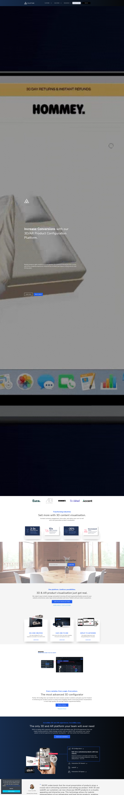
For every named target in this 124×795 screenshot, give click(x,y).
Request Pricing (62, 708)
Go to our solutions (62, 737)
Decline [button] (11, 788)
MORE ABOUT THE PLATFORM (62, 605)
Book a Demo (62, 705)
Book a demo (38, 294)
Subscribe (71, 564)
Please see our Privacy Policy (13, 785)
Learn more (28, 294)
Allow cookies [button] (11, 791)
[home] (29, 3)
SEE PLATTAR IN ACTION (62, 602)
